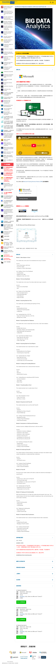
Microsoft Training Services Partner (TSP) (32, 181)
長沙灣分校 (22, 596)
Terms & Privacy (10, 661)
